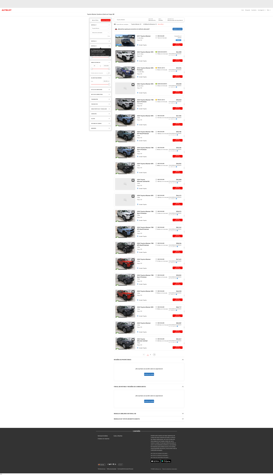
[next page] (154, 354)
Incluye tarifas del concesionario (175, 53)
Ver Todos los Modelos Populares (159, 455)
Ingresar (120, 464)
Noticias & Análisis (103, 436)
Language (102, 464)
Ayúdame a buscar (177, 29)
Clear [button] (109, 36)
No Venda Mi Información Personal (125, 469)
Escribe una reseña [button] (149, 374)
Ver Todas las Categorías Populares (160, 457)
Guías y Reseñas (118, 436)
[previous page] (144, 354)
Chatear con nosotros (103, 439)
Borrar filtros (161, 24)
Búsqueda (247, 10)
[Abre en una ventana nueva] (155, 461)
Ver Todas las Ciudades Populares (159, 453)
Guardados (254, 10)
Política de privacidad (111, 469)
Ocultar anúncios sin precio (97, 73)
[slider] (92, 57)
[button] (100, 28)
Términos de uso (101, 469)
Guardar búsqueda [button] (105, 20)
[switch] (107, 73)
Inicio (243, 10)
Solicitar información (177, 44)
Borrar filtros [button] (95, 20)
